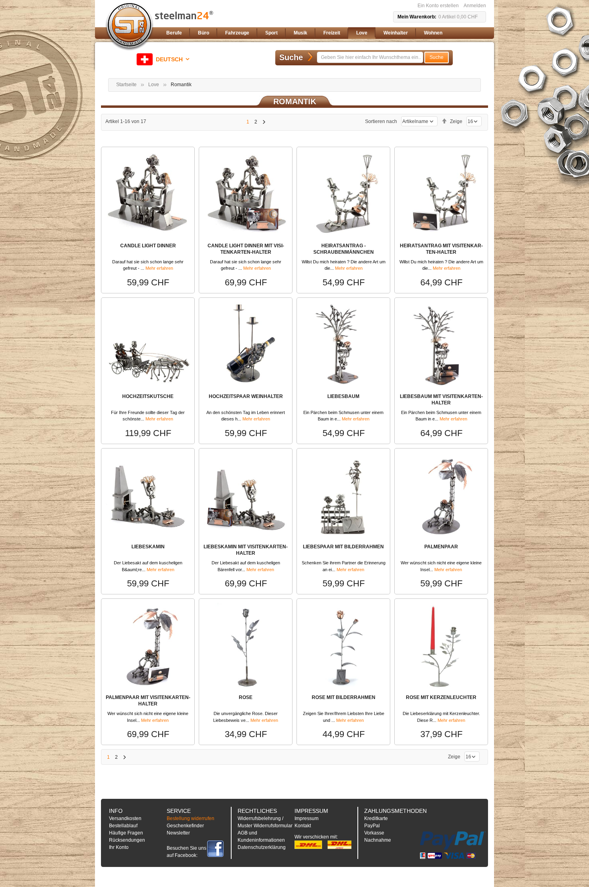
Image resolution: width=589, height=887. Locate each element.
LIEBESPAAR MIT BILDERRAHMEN (343, 547)
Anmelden (475, 5)
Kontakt (302, 825)
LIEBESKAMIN (148, 547)
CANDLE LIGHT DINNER (148, 246)
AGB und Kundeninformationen (261, 836)
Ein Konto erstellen (438, 5)
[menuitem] (174, 33)
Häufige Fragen (126, 833)
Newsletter (178, 833)
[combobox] (370, 57)
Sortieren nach (381, 121)
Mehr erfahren (159, 268)
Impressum (306, 818)
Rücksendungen (127, 840)
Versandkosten (125, 818)
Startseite (126, 84)
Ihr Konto (119, 847)
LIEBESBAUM (343, 396)
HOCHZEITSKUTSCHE (147, 396)
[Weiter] (264, 121)
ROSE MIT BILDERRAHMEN (343, 697)
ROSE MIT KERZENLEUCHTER (441, 697)
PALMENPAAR (441, 547)
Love (153, 84)
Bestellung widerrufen (190, 818)
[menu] (324, 33)
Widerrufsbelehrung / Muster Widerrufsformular (265, 822)
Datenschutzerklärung (262, 847)
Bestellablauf (123, 825)
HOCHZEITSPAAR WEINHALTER (246, 396)
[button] (164, 59)
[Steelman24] (129, 26)
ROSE (245, 697)
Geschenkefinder (185, 825)
